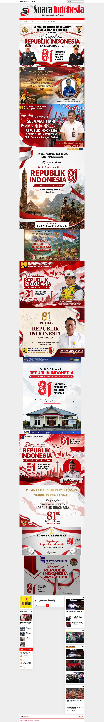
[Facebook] (79, 717)
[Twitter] (81, 717)
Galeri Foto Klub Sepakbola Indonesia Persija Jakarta (75, 711)
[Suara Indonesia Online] (52, 10)
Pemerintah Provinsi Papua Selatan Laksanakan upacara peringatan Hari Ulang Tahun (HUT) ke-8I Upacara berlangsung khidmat (27, 653)
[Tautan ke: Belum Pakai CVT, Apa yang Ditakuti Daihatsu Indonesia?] (68, 618)
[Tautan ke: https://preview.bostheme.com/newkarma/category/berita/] (32, 612)
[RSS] (83, 717)
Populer (23, 649)
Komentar (30, 649)
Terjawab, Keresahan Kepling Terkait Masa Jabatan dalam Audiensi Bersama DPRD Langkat (29, 643)
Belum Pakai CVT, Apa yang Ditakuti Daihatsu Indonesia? (77, 617)
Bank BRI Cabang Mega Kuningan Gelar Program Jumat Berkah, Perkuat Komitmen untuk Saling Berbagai (29, 633)
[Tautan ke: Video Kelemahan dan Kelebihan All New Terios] (75, 604)
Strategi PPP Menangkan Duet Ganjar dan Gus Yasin (73, 638)
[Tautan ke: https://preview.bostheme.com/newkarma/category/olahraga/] (83, 686)
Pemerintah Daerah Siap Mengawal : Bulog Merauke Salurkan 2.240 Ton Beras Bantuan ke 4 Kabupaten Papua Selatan (27, 660)
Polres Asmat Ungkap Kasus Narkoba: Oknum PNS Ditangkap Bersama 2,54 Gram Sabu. (27, 663)
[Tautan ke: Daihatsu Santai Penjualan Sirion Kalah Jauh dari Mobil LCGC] (68, 624)
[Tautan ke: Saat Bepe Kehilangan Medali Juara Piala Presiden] (75, 693)
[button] (83, 1)
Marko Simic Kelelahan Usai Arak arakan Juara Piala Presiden (75, 708)
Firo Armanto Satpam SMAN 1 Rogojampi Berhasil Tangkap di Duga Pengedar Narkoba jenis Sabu (29, 638)
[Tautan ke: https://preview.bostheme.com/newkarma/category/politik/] (83, 630)
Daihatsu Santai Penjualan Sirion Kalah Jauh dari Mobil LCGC (77, 623)
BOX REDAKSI (37, 720)
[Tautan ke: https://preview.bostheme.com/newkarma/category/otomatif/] (83, 597)
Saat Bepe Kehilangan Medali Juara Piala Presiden (74, 701)
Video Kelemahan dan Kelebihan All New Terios (74, 612)
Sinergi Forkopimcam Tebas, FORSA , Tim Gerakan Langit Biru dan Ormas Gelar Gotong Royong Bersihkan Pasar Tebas (29, 628)
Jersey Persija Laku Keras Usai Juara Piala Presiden (74, 704)
